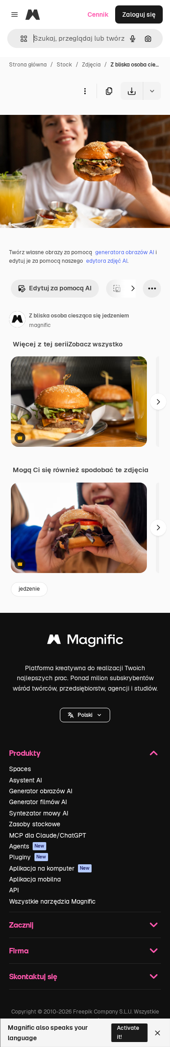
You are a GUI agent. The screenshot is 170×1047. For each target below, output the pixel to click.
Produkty (24, 753)
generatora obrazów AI (124, 252)
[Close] (157, 1033)
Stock (64, 64)
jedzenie (29, 588)
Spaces (20, 769)
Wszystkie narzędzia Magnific (52, 901)
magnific (40, 325)
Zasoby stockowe (34, 824)
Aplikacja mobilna (35, 879)
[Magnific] (85, 642)
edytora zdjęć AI (106, 261)
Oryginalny (62, 121)
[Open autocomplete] (20, 38)
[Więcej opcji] (85, 91)
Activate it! (128, 1032)
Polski (85, 715)
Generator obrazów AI (41, 791)
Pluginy (27, 857)
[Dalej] (133, 289)
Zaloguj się (138, 14)
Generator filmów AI (38, 802)
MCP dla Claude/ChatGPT (47, 835)
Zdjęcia (91, 64)
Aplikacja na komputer (49, 868)
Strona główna (28, 64)
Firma (19, 950)
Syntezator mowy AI (38, 813)
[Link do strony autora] (17, 320)
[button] (85, 715)
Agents (26, 846)
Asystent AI (25, 780)
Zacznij (21, 924)
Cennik (98, 14)
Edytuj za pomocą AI (60, 288)
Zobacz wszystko (95, 344)
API (14, 890)
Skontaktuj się (33, 976)
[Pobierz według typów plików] (152, 91)
